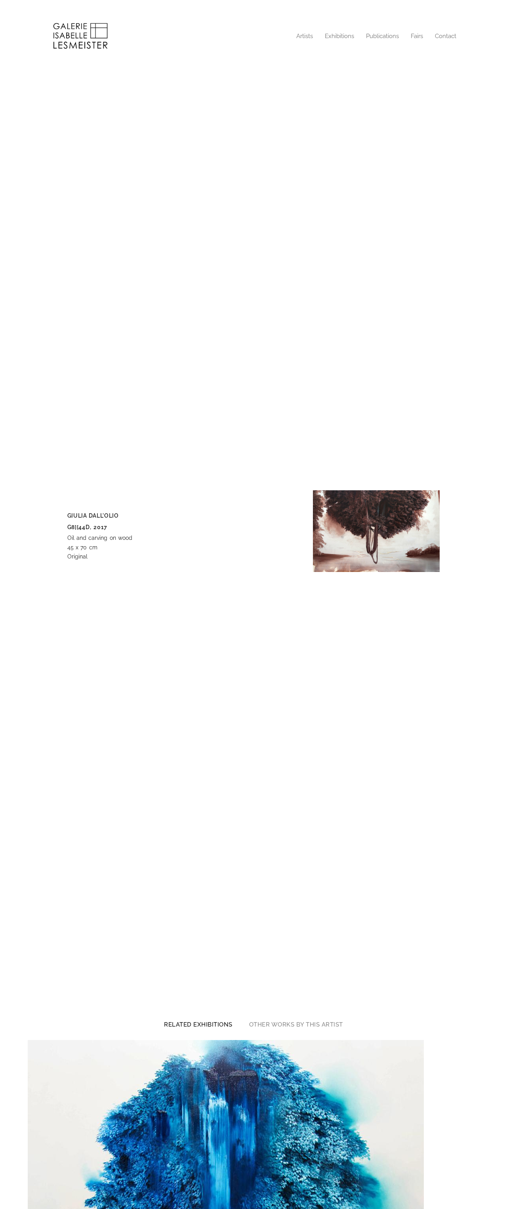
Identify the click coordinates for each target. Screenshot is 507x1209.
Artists (304, 36)
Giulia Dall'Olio (93, 515)
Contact (445, 36)
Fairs (417, 36)
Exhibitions (339, 36)
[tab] (198, 1024)
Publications (382, 36)
